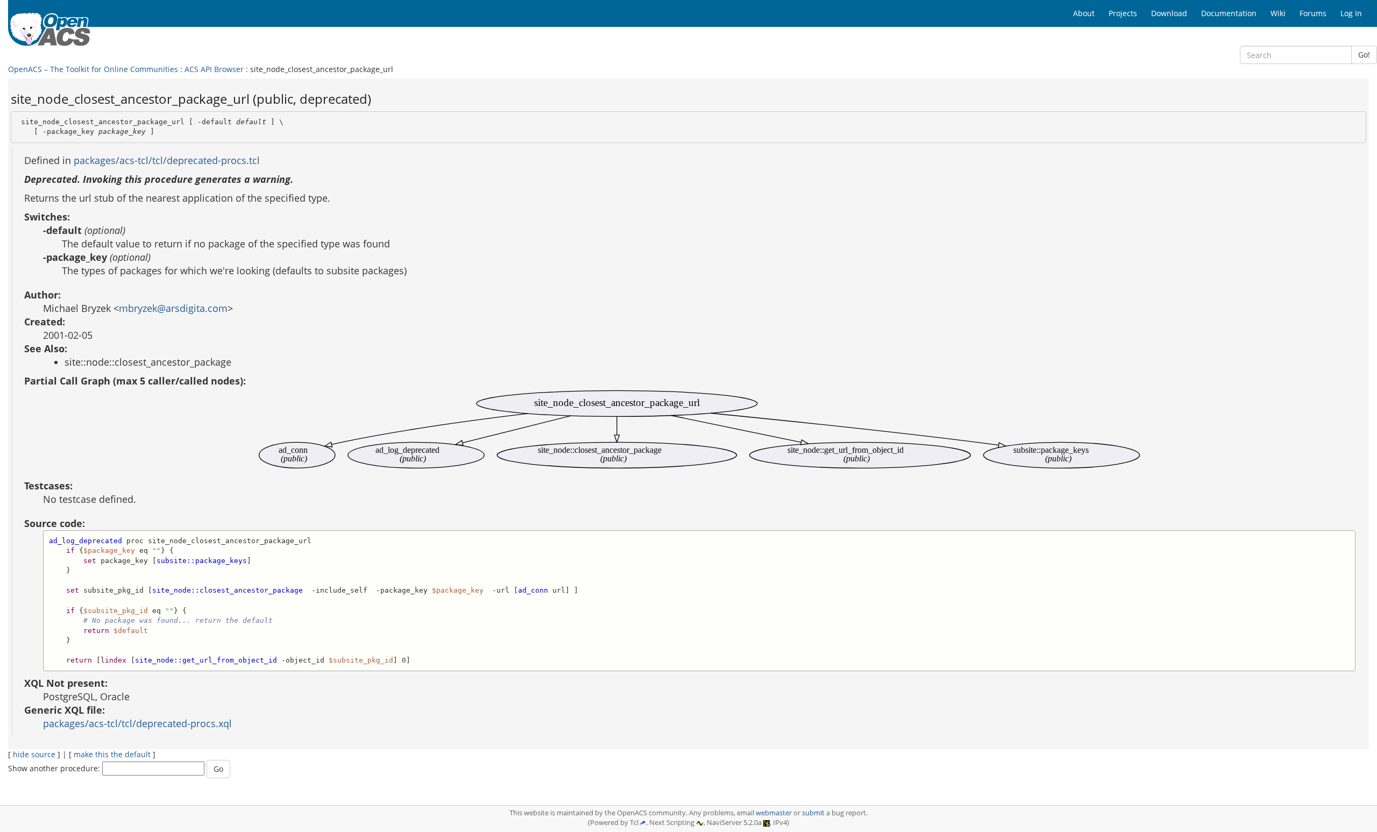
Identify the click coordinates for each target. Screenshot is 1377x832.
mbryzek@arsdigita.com (173, 308)
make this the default (112, 754)
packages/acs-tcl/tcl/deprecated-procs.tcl (167, 160)
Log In (1351, 13)
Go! (1364, 54)
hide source (34, 754)
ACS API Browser (214, 69)
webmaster (774, 812)
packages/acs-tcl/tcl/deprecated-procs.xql (137, 723)
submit (813, 812)
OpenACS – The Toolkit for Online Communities (93, 69)
